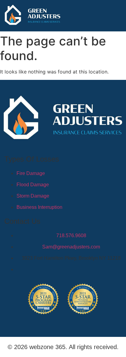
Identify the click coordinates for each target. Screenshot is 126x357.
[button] (118, 15)
